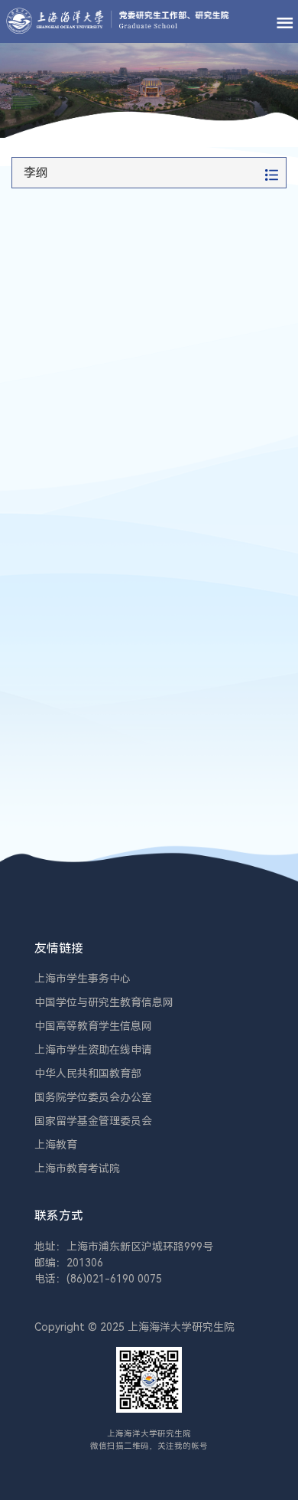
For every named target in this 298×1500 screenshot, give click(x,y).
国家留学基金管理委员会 (93, 1121)
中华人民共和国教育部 (87, 1073)
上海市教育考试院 (77, 1168)
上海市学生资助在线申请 (93, 1050)
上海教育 (55, 1145)
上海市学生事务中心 (82, 978)
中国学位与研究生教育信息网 (103, 1002)
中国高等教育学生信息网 (93, 1026)
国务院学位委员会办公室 (93, 1097)
